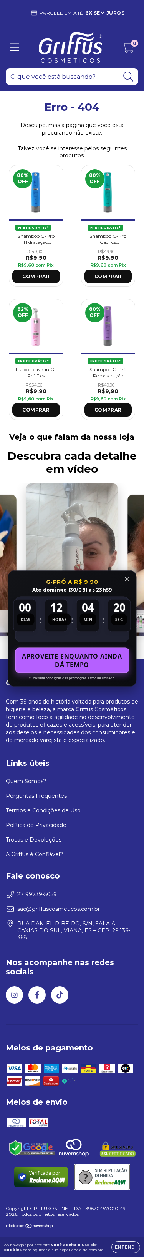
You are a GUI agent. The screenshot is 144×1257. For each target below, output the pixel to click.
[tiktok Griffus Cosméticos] (59, 995)
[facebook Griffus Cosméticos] (37, 995)
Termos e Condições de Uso (43, 810)
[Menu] (14, 47)
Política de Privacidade (36, 825)
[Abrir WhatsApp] (124, 1237)
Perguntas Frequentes (36, 795)
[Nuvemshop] (30, 1227)
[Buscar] (128, 77)
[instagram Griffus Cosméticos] (14, 995)
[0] (128, 49)
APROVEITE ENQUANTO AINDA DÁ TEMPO (72, 660)
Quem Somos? (26, 781)
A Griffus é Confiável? (34, 854)
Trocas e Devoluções (33, 839)
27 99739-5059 (37, 894)
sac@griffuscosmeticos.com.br (58, 908)
